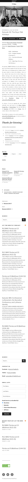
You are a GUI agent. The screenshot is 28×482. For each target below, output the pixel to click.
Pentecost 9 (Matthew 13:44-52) (14, 276)
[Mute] (20, 38)
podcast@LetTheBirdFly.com (13, 376)
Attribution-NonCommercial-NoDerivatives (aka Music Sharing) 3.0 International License (14, 137)
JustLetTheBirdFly (13, 369)
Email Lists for (10, 400)
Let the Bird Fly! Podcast (11, 225)
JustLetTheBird (12, 372)
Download (19, 42)
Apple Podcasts (12, 46)
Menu (14, 4)
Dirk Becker (11, 135)
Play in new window (12, 42)
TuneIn (18, 46)
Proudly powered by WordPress (9, 478)
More (3, 48)
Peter (16, 30)
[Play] (4, 38)
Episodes (7, 190)
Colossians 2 (8, 192)
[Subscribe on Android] (6, 466)
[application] (14, 38)
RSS (22, 46)
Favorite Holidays (13, 193)
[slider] (23, 38)
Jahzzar (12, 130)
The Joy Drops (12, 142)
